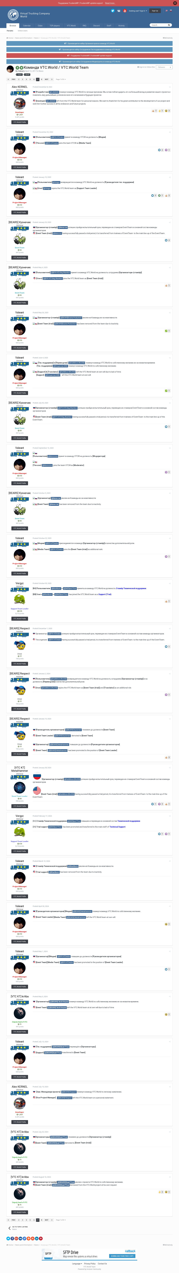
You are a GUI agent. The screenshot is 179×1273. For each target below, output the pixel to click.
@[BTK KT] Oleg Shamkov (60, 273)
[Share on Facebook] (12, 1238)
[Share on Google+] (16, 1238)
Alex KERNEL (20, 86)
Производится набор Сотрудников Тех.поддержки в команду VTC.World (91, 50)
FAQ (84, 26)
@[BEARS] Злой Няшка (59, 1002)
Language (76, 1264)
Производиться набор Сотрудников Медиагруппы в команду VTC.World (91, 62)
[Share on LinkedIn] (37, 1238)
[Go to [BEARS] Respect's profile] (20, 645)
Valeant (21, 71)
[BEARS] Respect (20, 628)
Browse (13, 26)
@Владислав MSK (60, 366)
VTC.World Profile (19, 122)
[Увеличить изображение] (37, 779)
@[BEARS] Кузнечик (73, 730)
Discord (96, 26)
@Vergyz (56, 182)
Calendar (27, 26)
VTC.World (71, 26)
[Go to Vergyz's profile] (20, 600)
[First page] (8, 79)
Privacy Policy (90, 1264)
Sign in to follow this (147, 67)
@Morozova (53, 456)
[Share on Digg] (20, 1238)
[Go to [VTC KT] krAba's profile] (20, 1013)
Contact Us (102, 1264)
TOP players (55, 26)
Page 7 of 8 (60, 79)
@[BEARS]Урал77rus (61, 1047)
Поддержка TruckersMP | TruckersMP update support (91, 56)
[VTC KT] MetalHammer (19, 769)
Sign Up (155, 11)
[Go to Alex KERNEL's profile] (20, 104)
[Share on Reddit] (28, 1238)
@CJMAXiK (54, 92)
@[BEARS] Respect (69, 1092)
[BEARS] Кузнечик (20, 222)
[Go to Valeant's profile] (10, 69)
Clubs (40, 26)
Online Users (22, 31)
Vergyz (20, 583)
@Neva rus (62, 227)
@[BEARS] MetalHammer (59, 745)
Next (46, 79)
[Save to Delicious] (24, 1238)
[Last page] (52, 79)
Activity (121, 26)
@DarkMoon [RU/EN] (76, 363)
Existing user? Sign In (137, 11)
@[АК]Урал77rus (70, 588)
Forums (10, 31)
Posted (42, 87)
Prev (13, 79)
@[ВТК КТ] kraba (57, 137)
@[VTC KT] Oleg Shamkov (67, 408)
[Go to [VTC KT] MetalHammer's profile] (20, 788)
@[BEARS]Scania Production (71, 318)
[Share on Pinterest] (41, 1238)
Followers (161, 67)
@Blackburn (56, 588)
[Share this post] (169, 87)
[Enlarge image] (34, 634)
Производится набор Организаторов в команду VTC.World (91, 43)
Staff (109, 26)
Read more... (110, 3)
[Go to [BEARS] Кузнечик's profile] (20, 239)
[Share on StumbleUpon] (32, 1238)
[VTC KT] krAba (20, 996)
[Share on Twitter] (8, 1238)
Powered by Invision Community (89, 1269)
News (41, 71)
